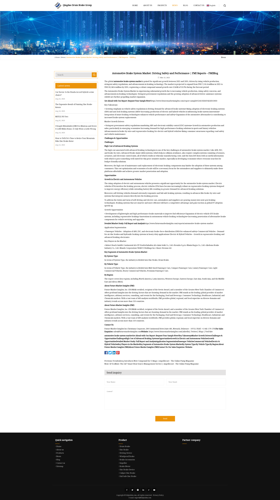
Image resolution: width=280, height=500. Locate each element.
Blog (185, 5)
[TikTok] (149, 490)
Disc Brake (124, 449)
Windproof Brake (127, 456)
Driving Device (126, 453)
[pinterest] (138, 490)
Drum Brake (125, 446)
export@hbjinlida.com (142, 498)
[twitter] (132, 490)
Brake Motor (125, 466)
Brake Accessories (127, 459)
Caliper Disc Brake (127, 473)
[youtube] (154, 490)
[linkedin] (143, 490)
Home (135, 5)
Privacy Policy (158, 495)
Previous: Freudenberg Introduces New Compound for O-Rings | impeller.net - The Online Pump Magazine (149, 361)
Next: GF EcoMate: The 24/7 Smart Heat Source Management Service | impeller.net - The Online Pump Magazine (151, 364)
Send (165, 418)
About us (147, 5)
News (175, 5)
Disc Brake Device (127, 469)
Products (162, 5)
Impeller (123, 463)
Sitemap (59, 466)
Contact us (198, 5)
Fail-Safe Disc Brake (128, 476)
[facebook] (127, 490)
